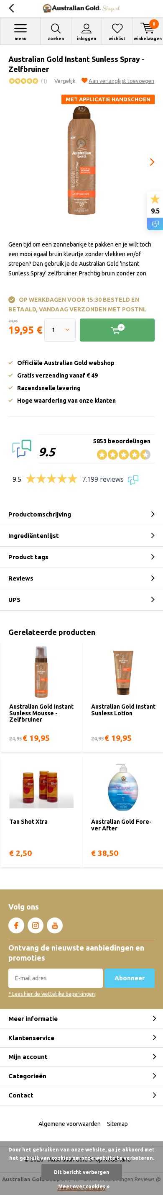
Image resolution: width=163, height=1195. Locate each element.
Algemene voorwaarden (69, 1123)
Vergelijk (65, 81)
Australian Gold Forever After (121, 825)
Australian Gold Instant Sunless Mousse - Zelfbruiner (41, 713)
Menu (20, 38)
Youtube (55, 925)
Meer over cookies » (84, 1186)
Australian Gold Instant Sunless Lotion (123, 710)
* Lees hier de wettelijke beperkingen (51, 994)
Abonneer (130, 978)
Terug (11, 8)
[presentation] (146, 162)
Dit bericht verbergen (82, 1172)
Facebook (16, 925)
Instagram (35, 925)
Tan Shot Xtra (28, 821)
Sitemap (117, 1123)
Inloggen (86, 38)
